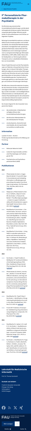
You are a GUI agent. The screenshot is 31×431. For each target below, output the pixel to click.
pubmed (9, 188)
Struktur (7, 429)
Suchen (22, 429)
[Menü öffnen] (28, 4)
